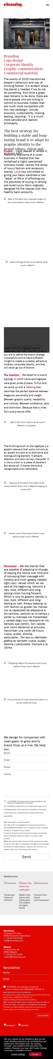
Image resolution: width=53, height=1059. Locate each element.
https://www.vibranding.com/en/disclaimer (24, 1009)
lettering (30, 387)
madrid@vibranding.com (15, 957)
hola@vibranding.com (13, 941)
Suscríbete (43, 1015)
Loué (17, 171)
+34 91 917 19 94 (14, 954)
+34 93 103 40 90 (14, 938)
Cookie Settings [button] (18, 1054)
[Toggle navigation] (47, 5)
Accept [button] (35, 1054)
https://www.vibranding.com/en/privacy (23, 849)
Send (26, 857)
